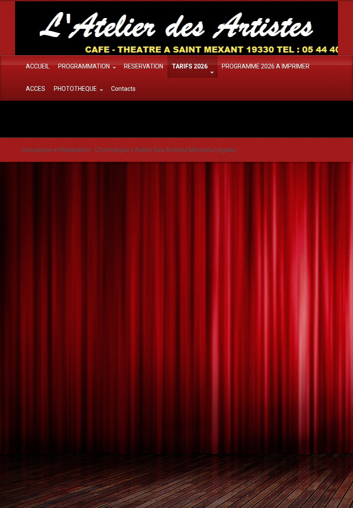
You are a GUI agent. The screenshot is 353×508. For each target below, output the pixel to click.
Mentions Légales (212, 149)
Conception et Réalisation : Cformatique (76, 149)
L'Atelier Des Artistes (159, 149)
